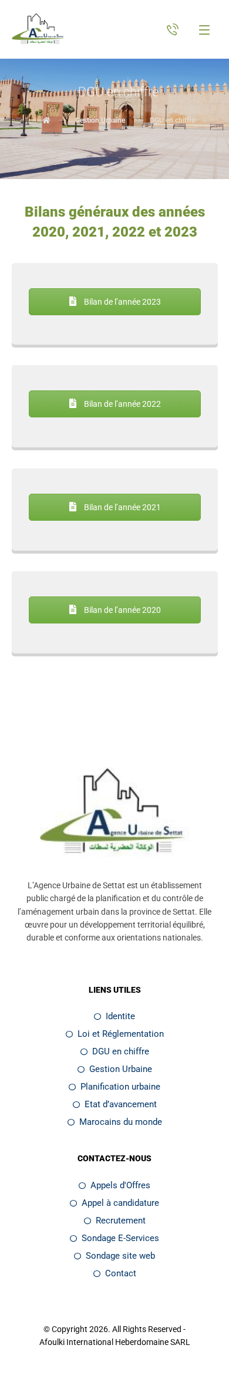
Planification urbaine (120, 1086)
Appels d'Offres (120, 1185)
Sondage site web (120, 1255)
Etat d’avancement (121, 1104)
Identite (120, 1016)
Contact (120, 1273)
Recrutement (121, 1220)
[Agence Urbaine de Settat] (39, 30)
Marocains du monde (120, 1122)
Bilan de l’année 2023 (121, 301)
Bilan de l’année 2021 (121, 507)
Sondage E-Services (120, 1238)
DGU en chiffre (120, 1051)
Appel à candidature (120, 1203)
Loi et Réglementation (121, 1034)
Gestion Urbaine (120, 1069)
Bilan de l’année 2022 (121, 404)
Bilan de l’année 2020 (121, 610)
